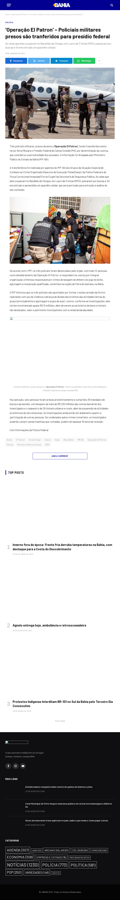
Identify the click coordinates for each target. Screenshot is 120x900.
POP (14, 872)
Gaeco (48, 440)
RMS (47, 444)
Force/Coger (35, 440)
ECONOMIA (20, 857)
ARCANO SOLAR (56, 850)
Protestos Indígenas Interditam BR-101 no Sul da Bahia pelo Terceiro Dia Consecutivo (63, 704)
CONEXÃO (99, 850)
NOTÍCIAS (22, 864)
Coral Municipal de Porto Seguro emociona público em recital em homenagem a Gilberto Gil (68, 805)
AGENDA (18, 850)
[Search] (111, 5)
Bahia (9, 440)
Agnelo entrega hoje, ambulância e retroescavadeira (49, 625)
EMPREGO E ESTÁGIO (51, 857)
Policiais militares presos (29, 444)
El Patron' (20, 440)
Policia (10, 444)
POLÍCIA (9, 22)
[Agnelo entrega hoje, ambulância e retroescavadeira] (60, 590)
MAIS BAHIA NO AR (79, 857)
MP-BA (81, 440)
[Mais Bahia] (61, 5)
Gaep (57, 440)
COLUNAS (80, 850)
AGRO (36, 850)
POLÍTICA (83, 864)
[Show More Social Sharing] (99, 61)
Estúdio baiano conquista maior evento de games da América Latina (58, 786)
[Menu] (9, 5)
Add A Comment (60, 456)
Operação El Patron (97, 440)
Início (7, 14)
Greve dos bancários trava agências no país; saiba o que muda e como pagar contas (66, 820)
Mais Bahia (69, 440)
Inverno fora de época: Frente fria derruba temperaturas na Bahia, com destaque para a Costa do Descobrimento (62, 547)
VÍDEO (56, 873)
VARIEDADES (37, 872)
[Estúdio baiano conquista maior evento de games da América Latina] (13, 791)
